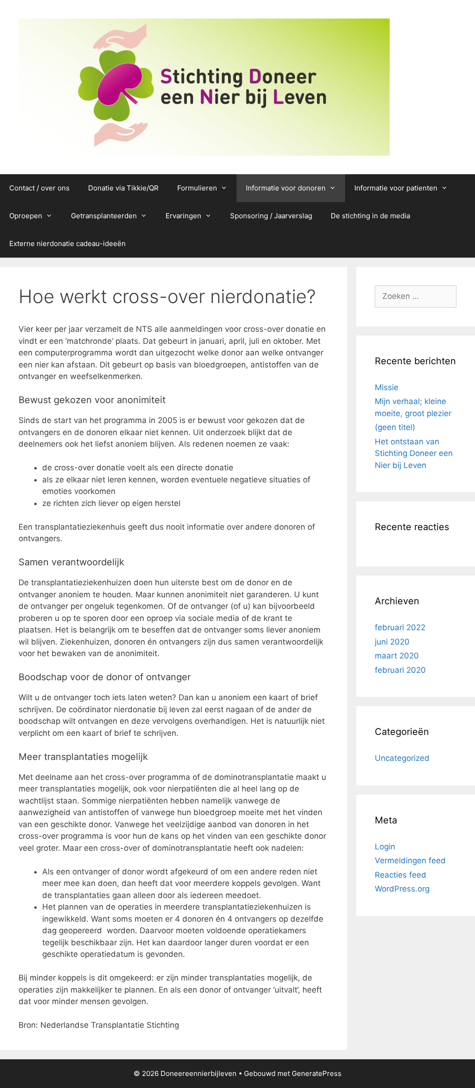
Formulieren (197, 187)
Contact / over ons (39, 187)
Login (385, 846)
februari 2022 (400, 627)
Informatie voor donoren (286, 187)
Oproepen (25, 215)
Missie (386, 387)
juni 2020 (392, 641)
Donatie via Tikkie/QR (123, 187)
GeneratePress (316, 1073)
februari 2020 (400, 670)
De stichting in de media (370, 215)
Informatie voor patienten (395, 187)
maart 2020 (397, 655)
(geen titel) (395, 427)
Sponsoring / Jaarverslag (271, 215)
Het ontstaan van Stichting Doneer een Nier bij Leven (414, 453)
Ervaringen (183, 215)
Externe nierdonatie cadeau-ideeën (67, 243)
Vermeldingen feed (410, 860)
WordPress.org (402, 888)
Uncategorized (402, 758)
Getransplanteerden (104, 215)
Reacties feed (400, 874)
